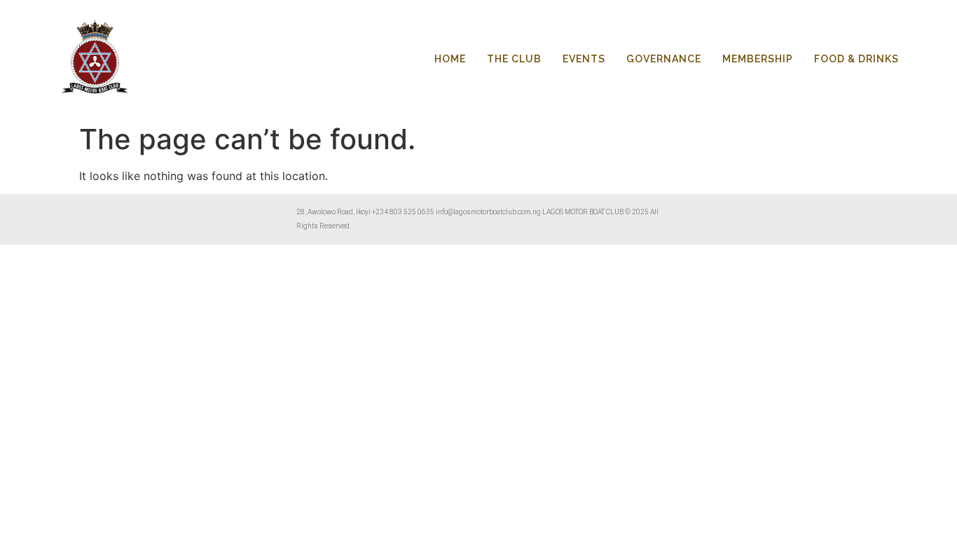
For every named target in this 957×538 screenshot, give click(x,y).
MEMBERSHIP (757, 58)
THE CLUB (514, 58)
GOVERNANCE (663, 58)
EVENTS (584, 58)
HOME (450, 58)
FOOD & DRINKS (856, 58)
